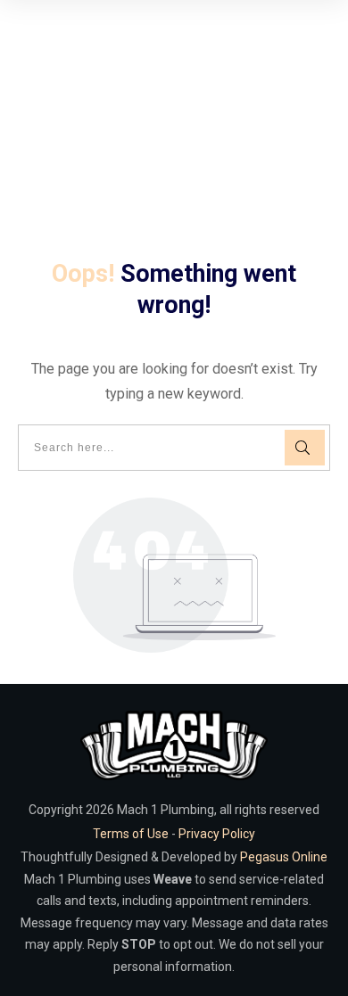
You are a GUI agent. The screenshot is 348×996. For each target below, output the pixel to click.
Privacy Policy (216, 834)
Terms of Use (131, 834)
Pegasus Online (283, 857)
